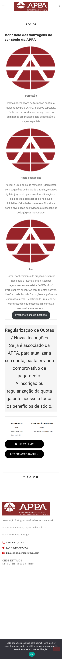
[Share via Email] (37, 476)
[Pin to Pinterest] (34, 476)
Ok (31, 654)
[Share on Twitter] (30, 476)
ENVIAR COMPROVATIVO (24, 453)
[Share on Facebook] (27, 476)
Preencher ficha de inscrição (31, 314)
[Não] (56, 649)
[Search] (58, 6)
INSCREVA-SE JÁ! (24, 444)
